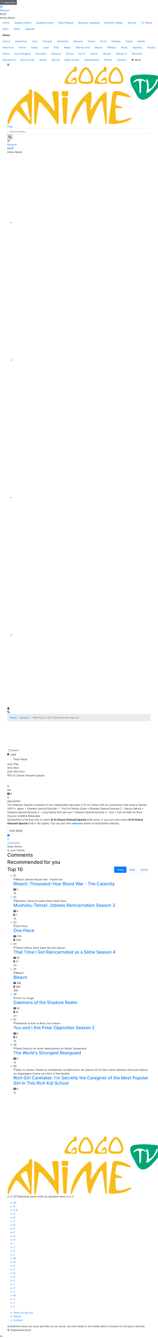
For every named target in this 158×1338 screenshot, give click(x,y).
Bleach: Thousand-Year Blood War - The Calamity (64, 883)
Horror (22, 47)
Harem (141, 41)
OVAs (5, 28)
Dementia (62, 41)
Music (124, 47)
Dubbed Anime (45, 22)
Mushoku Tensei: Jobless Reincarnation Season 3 (64, 905)
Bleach (20, 977)
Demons (78, 41)
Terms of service (23, 1312)
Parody (151, 47)
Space (43, 59)
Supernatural (91, 59)
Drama (91, 41)
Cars (34, 41)
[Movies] (82, 359)
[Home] (82, 222)
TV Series (146, 22)
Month (144, 869)
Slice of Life (27, 59)
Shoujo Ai (121, 53)
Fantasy (116, 41)
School (70, 53)
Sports (55, 59)
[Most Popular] (82, 634)
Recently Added (113, 22)
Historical (8, 47)
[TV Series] (82, 497)
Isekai (34, 47)
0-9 (15, 1210)
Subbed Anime (22, 22)
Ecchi (103, 41)
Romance (41, 53)
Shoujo (107, 53)
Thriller (108, 59)
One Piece (23, 930)
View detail (15, 830)
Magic (67, 47)
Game (129, 41)
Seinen (94, 53)
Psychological (23, 53)
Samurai (56, 53)
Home (5, 22)
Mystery (137, 47)
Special (24, 717)
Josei (46, 47)
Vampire (122, 59)
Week (132, 869)
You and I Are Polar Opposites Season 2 (54, 1027)
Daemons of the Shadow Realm (45, 1002)
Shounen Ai (9, 59)
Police (6, 53)
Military (111, 47)
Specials (30, 28)
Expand (15, 750)
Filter (10, 126)
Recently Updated (88, 22)
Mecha (98, 47)
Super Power (71, 59)
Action (6, 41)
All (14, 1202)
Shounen (137, 53)
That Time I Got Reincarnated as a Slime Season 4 (64, 952)
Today (120, 869)
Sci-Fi (82, 53)
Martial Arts (83, 47)
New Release (65, 22)
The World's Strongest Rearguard (47, 1052)
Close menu (9, 2)
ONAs (17, 28)
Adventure (21, 41)
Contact (18, 1320)
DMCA (17, 1316)
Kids (56, 47)
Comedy (47, 41)
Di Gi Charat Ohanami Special (41, 780)
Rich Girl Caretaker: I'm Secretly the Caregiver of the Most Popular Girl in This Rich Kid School (80, 1080)
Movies (132, 22)
